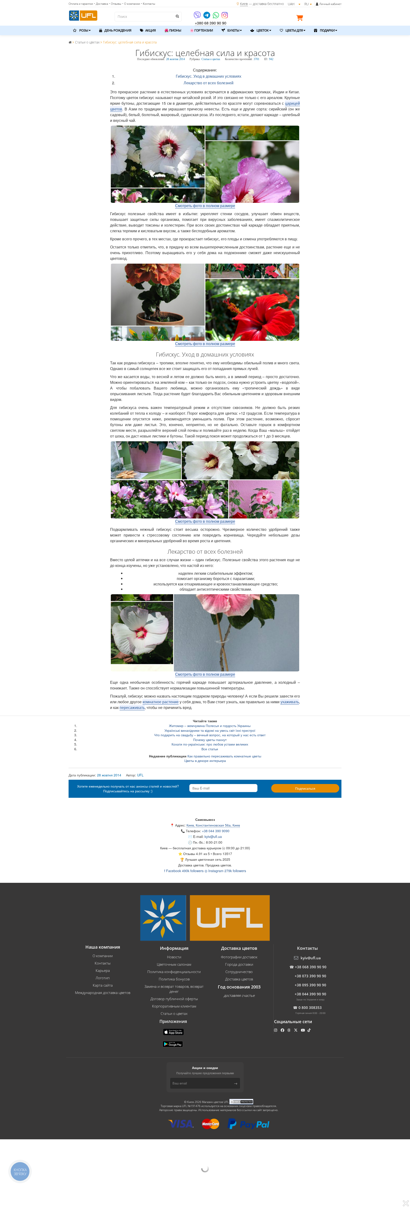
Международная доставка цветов (102, 992)
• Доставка (101, 4)
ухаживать (289, 701)
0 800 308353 (310, 1007)
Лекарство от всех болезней (208, 83)
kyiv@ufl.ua (213, 836)
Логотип (103, 977)
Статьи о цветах (210, 59)
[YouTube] (303, 1030)
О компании (103, 955)
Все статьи (209, 748)
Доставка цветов (239, 979)
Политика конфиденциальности (174, 971)
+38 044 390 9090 (215, 830)
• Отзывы (115, 4)
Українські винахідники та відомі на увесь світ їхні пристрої (209, 730)
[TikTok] (310, 1030)
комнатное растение (161, 701)
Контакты (103, 963)
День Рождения (117, 30)
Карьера (103, 970)
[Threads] (289, 1030)
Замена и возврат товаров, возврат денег (174, 989)
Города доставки (239, 964)
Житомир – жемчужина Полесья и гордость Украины (210, 725)
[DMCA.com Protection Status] (241, 1101)
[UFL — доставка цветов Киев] (83, 15)
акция (150, 30)
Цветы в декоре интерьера (205, 760)
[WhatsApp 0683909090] (216, 17)
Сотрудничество (239, 971)
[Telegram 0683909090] (207, 17)
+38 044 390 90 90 (310, 994)
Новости (174, 957)
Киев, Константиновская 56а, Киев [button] (213, 825)
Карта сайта (103, 985)
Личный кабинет (330, 4)
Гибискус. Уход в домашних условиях (208, 76)
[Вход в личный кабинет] (317, 4)
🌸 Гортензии (201, 30)
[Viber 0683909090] (197, 17)
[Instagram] (225, 17)
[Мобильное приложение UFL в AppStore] (174, 1031)
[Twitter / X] (296, 1030)
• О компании (131, 4)
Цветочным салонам (174, 964)
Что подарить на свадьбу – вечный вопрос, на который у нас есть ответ (210, 734)
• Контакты (148, 4)
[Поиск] (177, 16)
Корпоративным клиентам (174, 1006)
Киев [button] (164, 848)
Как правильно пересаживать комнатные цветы (224, 756)
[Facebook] (283, 1030)
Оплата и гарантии (81, 4)
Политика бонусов (174, 979)
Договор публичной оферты (174, 998)
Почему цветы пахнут (210, 739)
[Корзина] (300, 18)
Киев (244, 3)
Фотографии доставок (239, 957)
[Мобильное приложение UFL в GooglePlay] (173, 1043)
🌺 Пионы (172, 30)
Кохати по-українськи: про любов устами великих (210, 744)
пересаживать (132, 707)
